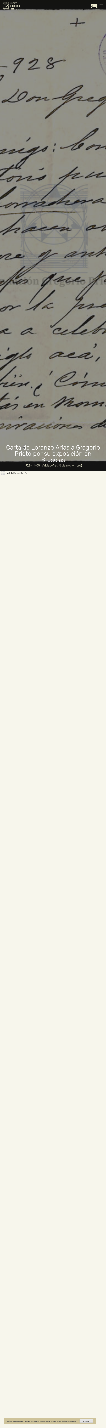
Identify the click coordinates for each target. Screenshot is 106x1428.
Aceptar (86, 1421)
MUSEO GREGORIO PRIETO (15, 6)
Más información (70, 1421)
